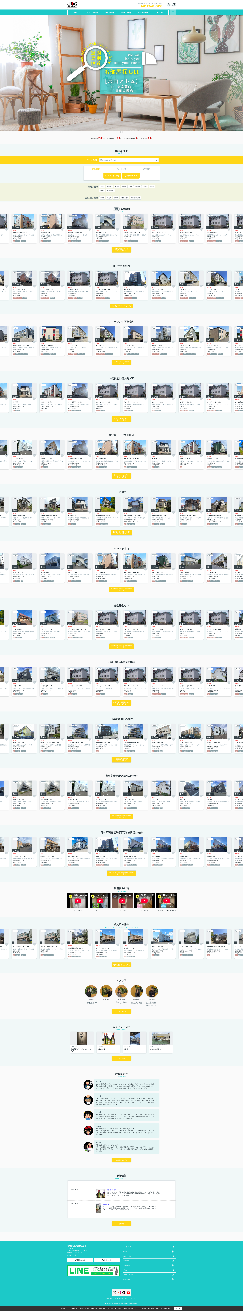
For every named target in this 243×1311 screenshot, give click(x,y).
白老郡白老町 (124, 198)
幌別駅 (117, 186)
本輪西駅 (137, 186)
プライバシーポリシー (121, 1298)
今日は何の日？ (111, 1190)
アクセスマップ (128, 1274)
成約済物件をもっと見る (121, 965)
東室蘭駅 (109, 186)
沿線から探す (109, 12)
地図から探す (126, 12)
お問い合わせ (81, 1260)
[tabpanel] (121, 73)
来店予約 (160, 12)
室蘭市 (102, 198)
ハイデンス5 (122, 910)
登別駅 (145, 186)
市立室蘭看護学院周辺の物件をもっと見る (121, 816)
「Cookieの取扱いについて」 (153, 1308)
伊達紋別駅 (110, 190)
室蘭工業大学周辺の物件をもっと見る (121, 703)
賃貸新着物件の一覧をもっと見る (121, 249)
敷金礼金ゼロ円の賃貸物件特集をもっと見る (121, 646)
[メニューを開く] (173, 12)
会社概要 (126, 1251)
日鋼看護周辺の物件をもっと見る (121, 759)
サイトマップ (133, 1298)
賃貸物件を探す (96, 169)
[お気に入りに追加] (6, 229)
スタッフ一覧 (121, 1011)
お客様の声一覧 (121, 1160)
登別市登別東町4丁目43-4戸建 (167, 910)
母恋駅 (130, 186)
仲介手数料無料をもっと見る (121, 306)
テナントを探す (121, 169)
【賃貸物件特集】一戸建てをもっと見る (121, 532)
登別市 (109, 198)
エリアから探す (93, 12)
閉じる (178, 1308)
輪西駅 (152, 186)
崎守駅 (102, 190)
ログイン (169, 5)
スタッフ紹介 (127, 1256)
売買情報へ (126, 1279)
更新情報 (121, 1224)
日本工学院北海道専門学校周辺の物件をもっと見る (121, 873)
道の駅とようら (107, 1204)
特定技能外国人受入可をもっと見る (121, 419)
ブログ (125, 1270)
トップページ (127, 1247)
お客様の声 (126, 1265)
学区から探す (143, 12)
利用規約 (109, 1298)
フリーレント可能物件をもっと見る (121, 362)
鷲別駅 (102, 186)
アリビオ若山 (78, 910)
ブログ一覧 (121, 1058)
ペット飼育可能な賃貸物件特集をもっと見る (121, 589)
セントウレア (100, 910)
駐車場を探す (147, 169)
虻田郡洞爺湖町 (135, 198)
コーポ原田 (144, 910)
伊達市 (116, 198)
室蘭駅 (124, 186)
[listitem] (80, 228)
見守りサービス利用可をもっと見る (121, 476)
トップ (76, 12)
